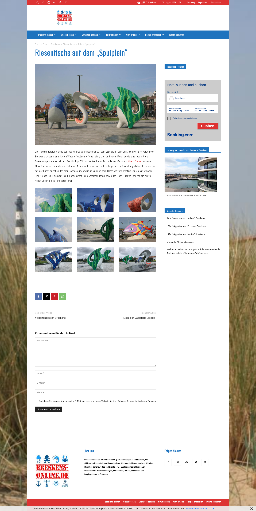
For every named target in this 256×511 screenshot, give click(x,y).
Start (37, 44)
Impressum (202, 2)
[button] (37, 2)
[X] (65, 2)
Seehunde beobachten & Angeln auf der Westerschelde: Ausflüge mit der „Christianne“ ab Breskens (193, 251)
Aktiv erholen (131, 34)
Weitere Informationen (196, 508)
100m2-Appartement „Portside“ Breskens (186, 226)
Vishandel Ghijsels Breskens (181, 242)
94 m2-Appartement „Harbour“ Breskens (186, 218)
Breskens (55, 44)
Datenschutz (216, 2)
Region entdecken (153, 34)
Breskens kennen (45, 34)
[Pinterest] (60, 2)
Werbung (191, 2)
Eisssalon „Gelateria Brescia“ (139, 317)
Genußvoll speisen (90, 34)
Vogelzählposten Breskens (50, 317)
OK (213, 508)
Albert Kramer (135, 161)
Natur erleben (112, 34)
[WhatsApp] (62, 296)
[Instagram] (48, 2)
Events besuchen (176, 34)
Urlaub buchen (67, 34)
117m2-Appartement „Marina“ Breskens (186, 234)
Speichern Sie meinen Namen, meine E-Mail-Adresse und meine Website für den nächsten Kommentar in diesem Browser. (97, 401)
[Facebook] (42, 2)
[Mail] (54, 2)
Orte (45, 44)
